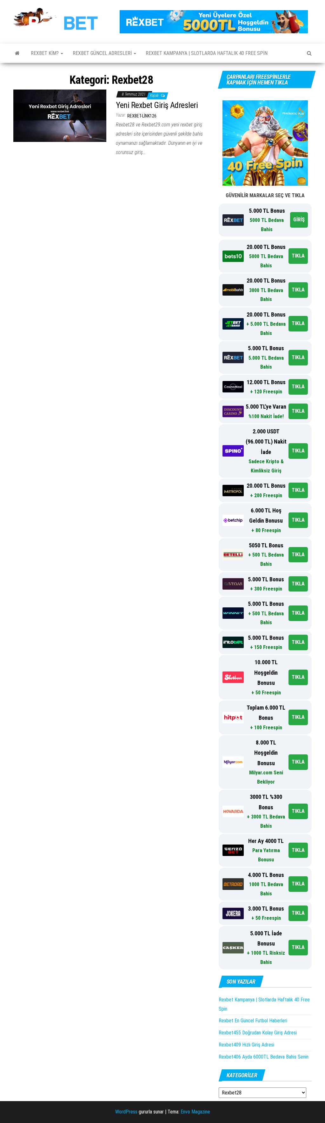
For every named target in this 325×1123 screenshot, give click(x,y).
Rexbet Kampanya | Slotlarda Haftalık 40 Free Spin (207, 53)
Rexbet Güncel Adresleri (103, 53)
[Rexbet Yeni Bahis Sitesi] (17, 53)
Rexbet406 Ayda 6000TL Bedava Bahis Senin (263, 1057)
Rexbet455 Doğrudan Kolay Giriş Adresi (258, 1033)
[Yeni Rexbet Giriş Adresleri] (59, 115)
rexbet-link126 (141, 115)
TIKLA (298, 256)
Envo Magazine (195, 1112)
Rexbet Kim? (45, 53)
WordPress (126, 1112)
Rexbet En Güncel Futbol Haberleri (253, 1021)
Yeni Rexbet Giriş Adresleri (157, 105)
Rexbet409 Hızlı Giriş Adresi (246, 1045)
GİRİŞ (299, 220)
